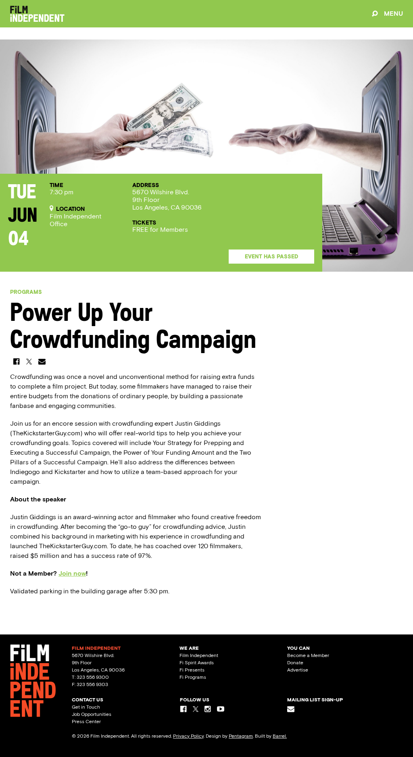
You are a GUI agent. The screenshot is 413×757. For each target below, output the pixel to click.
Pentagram (241, 736)
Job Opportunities (91, 714)
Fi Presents (191, 670)
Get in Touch (86, 707)
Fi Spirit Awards (196, 662)
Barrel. (280, 736)
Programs (26, 292)
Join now (72, 573)
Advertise (297, 670)
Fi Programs (192, 677)
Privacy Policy (188, 736)
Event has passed (271, 257)
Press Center (86, 721)
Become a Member (308, 655)
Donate (295, 662)
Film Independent (198, 655)
